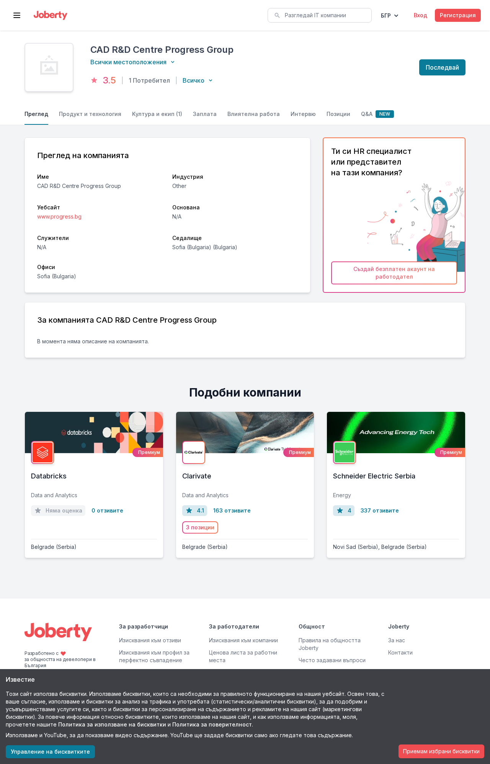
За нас (396, 640)
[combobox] (319, 15)
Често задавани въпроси (332, 660)
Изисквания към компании (243, 640)
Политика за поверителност (212, 724)
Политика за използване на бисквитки (112, 724)
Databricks (49, 476)
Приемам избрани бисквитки (441, 751)
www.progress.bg (59, 216)
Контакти (400, 652)
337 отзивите (380, 510)
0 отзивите (107, 510)
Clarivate (196, 476)
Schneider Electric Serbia (374, 476)
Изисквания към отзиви (150, 640)
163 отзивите (232, 510)
